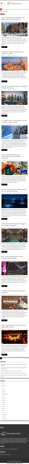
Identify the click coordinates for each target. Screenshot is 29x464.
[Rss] (14, 459)
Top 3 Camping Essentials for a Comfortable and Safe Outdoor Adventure (11, 156)
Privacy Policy (20, 463)
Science (3, 412)
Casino (3, 389)
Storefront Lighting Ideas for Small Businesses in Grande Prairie (13, 373)
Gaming (3, 400)
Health (3, 404)
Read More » (4, 47)
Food (3, 396)
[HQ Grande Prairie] (14, 3)
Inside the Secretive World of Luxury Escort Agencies (11, 370)
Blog (3, 383)
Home (2, 11)
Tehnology (4, 414)
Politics (3, 410)
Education (4, 391)
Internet (3, 408)
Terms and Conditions (11, 463)
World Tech (4, 418)
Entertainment (4, 393)
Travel (3, 416)
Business (3, 385)
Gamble (3, 398)
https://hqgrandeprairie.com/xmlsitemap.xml (9, 448)
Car (2, 387)
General (10, 21)
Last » (16, 358)
